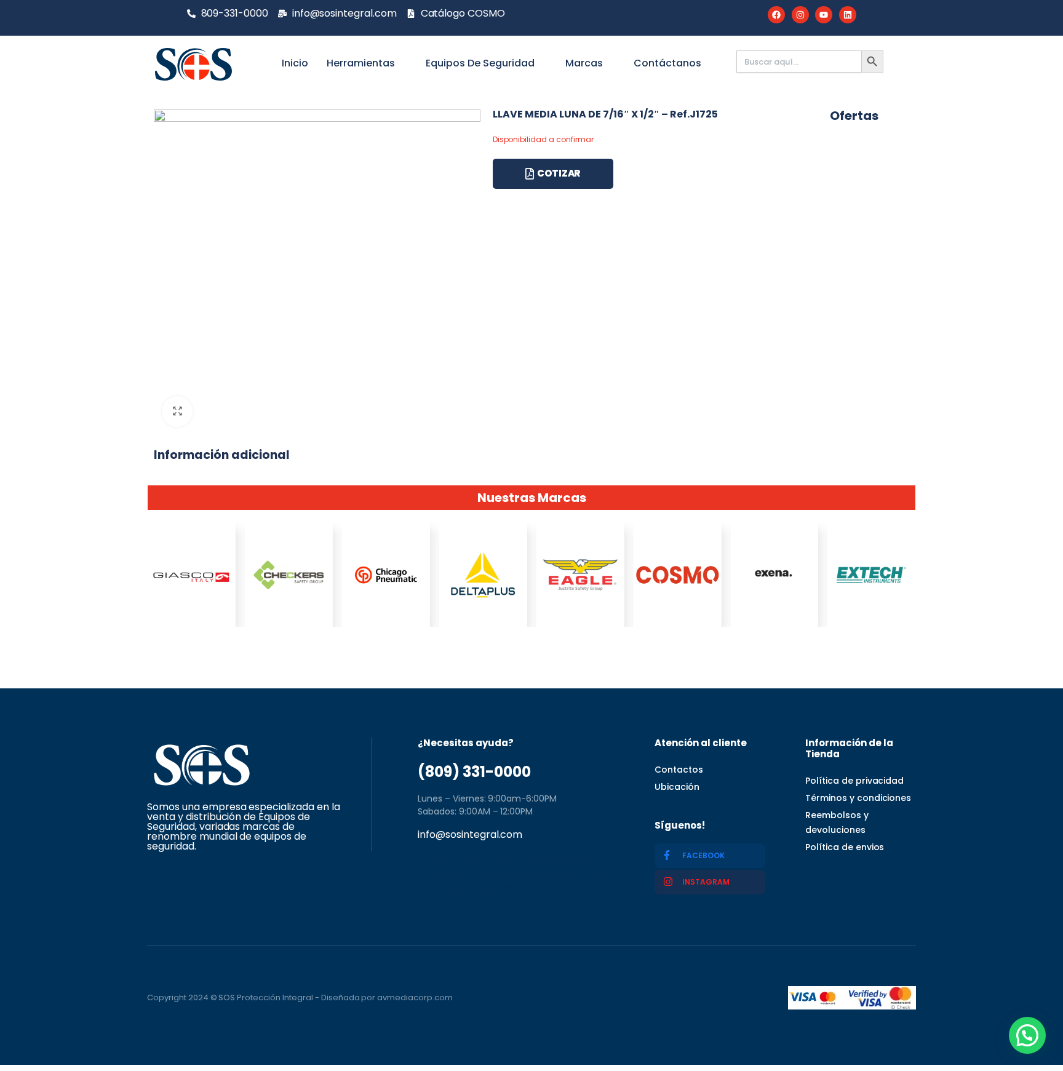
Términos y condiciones (858, 798)
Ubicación (677, 787)
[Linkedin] (847, 14)
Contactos (679, 769)
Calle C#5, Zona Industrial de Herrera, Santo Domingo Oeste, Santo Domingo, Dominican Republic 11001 (511, 874)
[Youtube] (823, 14)
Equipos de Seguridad (480, 63)
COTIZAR (559, 173)
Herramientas (361, 63)
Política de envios (844, 847)
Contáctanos (667, 63)
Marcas (584, 63)
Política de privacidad (854, 780)
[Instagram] (800, 14)
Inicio (295, 63)
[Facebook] (776, 14)
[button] (1027, 1035)
